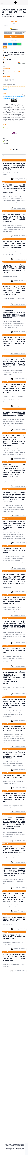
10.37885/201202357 (19, 911)
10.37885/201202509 (19, 887)
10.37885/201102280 (19, 862)
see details (5, 143)
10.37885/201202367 (19, 642)
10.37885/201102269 (19, 353)
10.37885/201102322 (19, 929)
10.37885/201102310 (19, 970)
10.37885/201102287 (19, 949)
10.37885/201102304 (19, 543)
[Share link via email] (5, 47)
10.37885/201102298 (19, 331)
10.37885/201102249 (19, 811)
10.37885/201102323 (19, 406)
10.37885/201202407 (19, 787)
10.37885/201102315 (19, 208)
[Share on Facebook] (5, 44)
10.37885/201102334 (19, 746)
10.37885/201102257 (19, 721)
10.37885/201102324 (19, 666)
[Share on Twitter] (10, 44)
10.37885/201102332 (19, 486)
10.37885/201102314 (19, 840)
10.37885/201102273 (19, 281)
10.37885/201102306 (19, 429)
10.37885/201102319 (19, 379)
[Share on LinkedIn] (15, 44)
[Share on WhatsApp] (19, 44)
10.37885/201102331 (19, 459)
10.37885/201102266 (19, 259)
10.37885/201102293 (19, 615)
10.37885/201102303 (19, 592)
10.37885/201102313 (19, 568)
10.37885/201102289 (19, 179)
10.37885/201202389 (19, 304)
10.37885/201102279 (19, 770)
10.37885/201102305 (19, 693)
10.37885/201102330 (19, 515)
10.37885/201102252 (19, 235)
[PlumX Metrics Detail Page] (14, 133)
